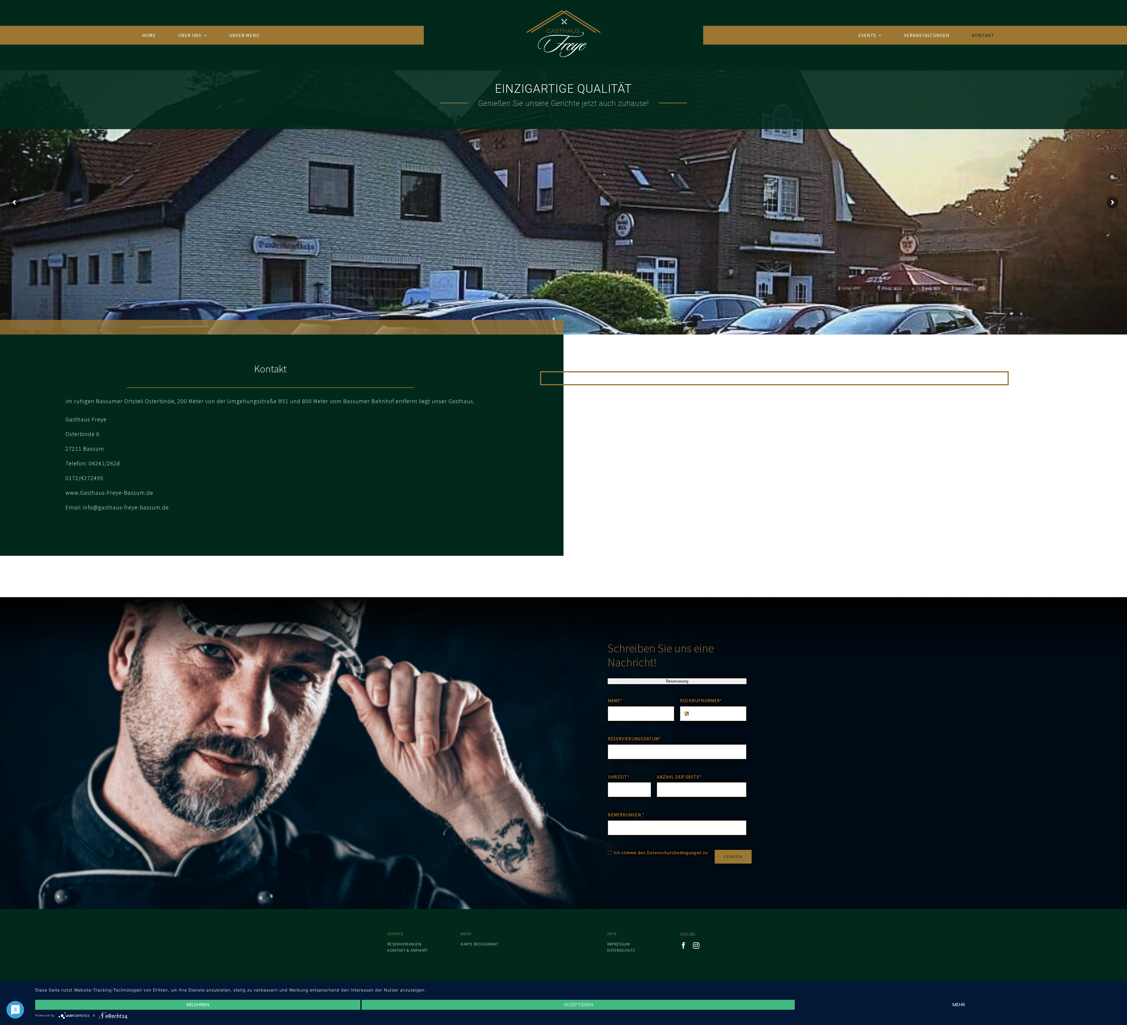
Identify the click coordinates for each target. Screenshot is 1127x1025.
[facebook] (683, 945)
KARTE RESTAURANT (479, 944)
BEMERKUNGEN (626, 815)
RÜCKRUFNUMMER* (701, 700)
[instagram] (696, 945)
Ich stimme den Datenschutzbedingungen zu (661, 852)
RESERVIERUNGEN (404, 944)
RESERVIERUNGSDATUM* (634, 739)
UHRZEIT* (618, 777)
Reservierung (677, 681)
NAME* (615, 700)
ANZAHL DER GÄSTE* (679, 777)
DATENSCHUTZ (621, 950)
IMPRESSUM (618, 944)
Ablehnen (197, 1004)
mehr (958, 1004)
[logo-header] (563, 12)
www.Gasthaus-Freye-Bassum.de (109, 492)
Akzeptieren (578, 1004)
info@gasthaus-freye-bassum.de (126, 507)
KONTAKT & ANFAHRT (407, 950)
